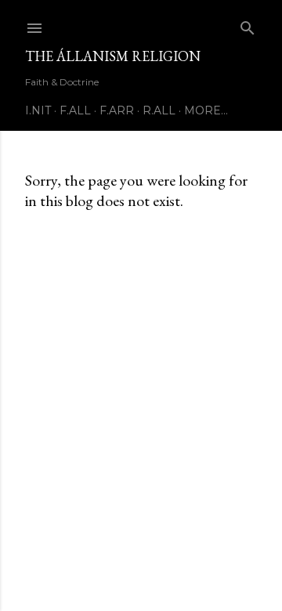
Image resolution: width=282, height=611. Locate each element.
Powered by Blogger (153, 536)
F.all (75, 110)
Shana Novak (183, 566)
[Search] (247, 24)
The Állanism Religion (113, 56)
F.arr (116, 110)
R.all (159, 110)
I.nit (38, 110)
